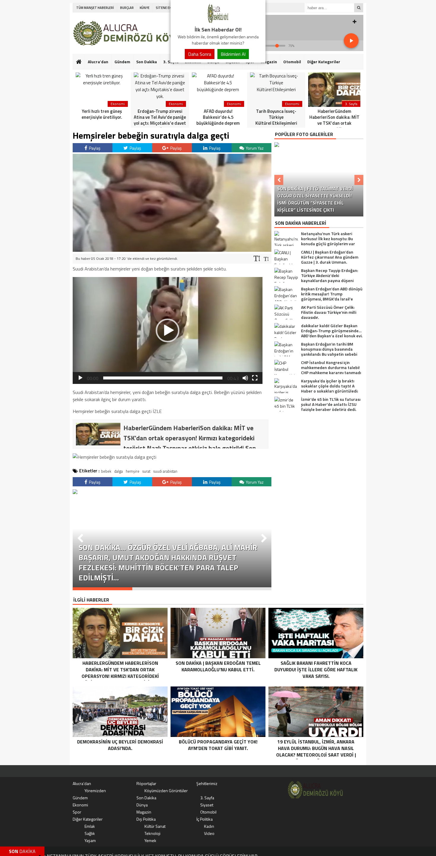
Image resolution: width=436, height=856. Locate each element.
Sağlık (90, 833)
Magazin (269, 61)
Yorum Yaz (254, 148)
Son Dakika (146, 61)
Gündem (122, 61)
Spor (77, 812)
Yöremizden (95, 790)
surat (146, 471)
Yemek (150, 840)
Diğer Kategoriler (323, 61)
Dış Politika (146, 819)
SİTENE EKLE (165, 7)
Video (209, 833)
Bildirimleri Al (233, 54)
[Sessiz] (245, 378)
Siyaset (206, 805)
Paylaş (94, 148)
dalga (118, 471)
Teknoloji (152, 833)
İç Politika (204, 819)
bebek (106, 471)
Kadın (209, 826)
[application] (167, 330)
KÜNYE (144, 7)
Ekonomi (80, 805)
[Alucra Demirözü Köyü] (218, 22)
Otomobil (292, 61)
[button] (167, 330)
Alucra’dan (98, 61)
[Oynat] (80, 378)
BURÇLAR (127, 7)
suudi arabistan (165, 471)
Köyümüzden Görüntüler (166, 790)
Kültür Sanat (155, 826)
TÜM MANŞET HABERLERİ (95, 7)
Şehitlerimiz (206, 783)
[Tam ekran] (255, 378)
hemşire (132, 471)
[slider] (162, 377)
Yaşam (90, 840)
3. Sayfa (207, 798)
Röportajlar (146, 783)
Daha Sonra (199, 54)
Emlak (90, 826)
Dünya (142, 805)
